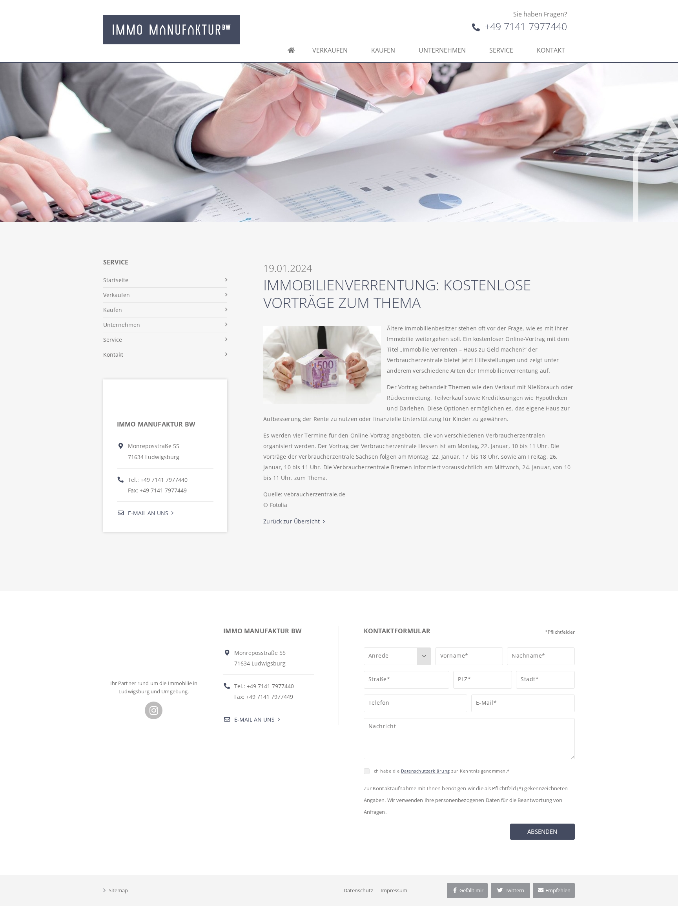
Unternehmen (442, 50)
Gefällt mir (470, 890)
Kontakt (551, 50)
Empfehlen (557, 890)
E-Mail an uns (147, 513)
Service (501, 50)
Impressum (394, 890)
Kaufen (383, 50)
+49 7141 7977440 (524, 26)
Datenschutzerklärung (425, 771)
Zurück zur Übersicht (291, 521)
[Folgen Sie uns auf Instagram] (153, 710)
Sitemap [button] (118, 890)
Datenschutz (358, 890)
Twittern (513, 890)
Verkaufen (330, 50)
